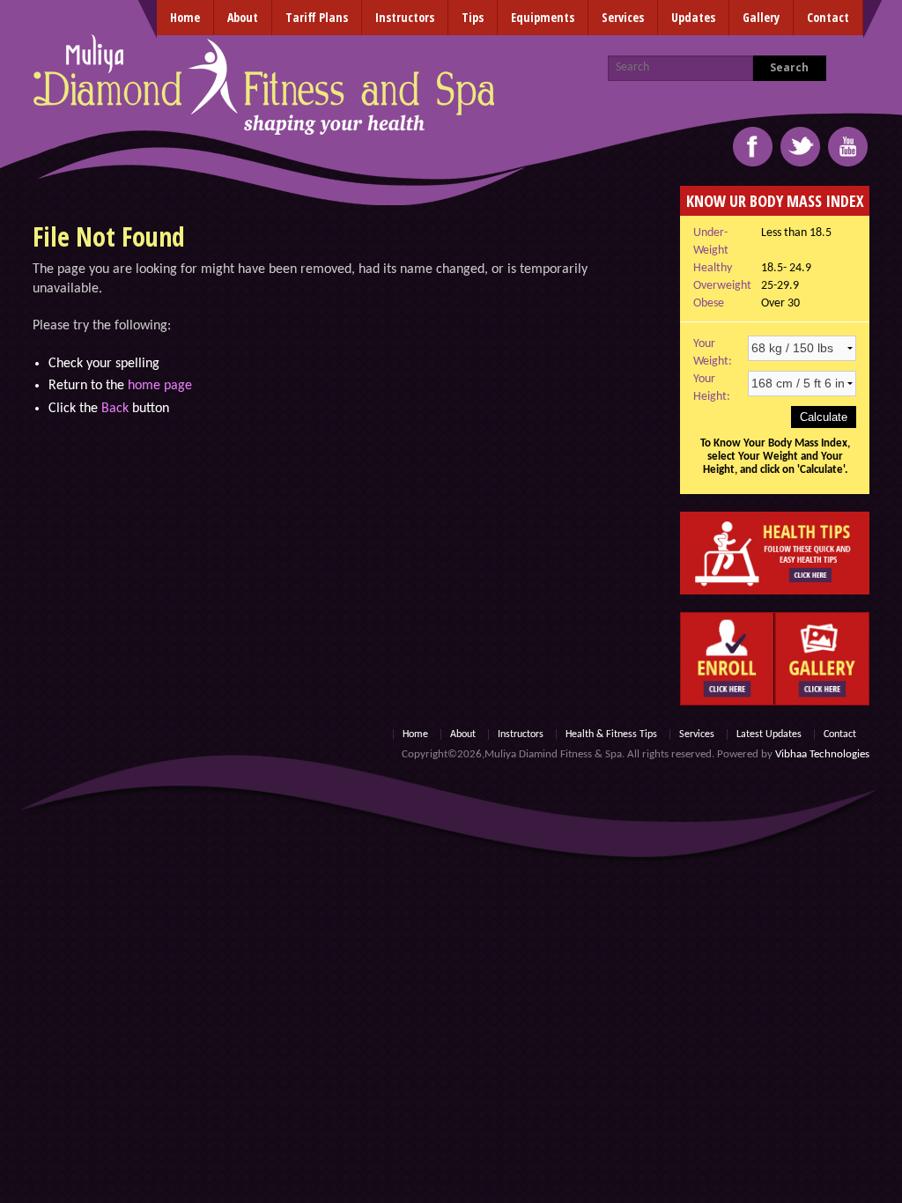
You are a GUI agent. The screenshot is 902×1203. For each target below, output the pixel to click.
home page (160, 386)
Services (623, 17)
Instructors (404, 17)
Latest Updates (769, 734)
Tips (473, 17)
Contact (828, 17)
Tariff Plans (316, 17)
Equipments (542, 17)
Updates (693, 17)
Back (115, 409)
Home (185, 17)
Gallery (761, 17)
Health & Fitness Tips (611, 734)
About (242, 17)
